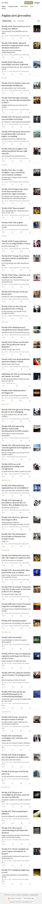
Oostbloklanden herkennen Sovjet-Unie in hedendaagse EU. (16, 857)
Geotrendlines (10, 383)
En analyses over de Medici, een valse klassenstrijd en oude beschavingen (14, 197)
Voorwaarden (25, 895)
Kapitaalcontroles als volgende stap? (14, 139)
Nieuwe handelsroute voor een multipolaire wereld (16, 68)
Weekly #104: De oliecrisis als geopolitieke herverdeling (14, 307)
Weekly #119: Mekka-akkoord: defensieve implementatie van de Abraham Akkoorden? (15, 45)
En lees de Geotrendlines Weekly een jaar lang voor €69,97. (15, 380)
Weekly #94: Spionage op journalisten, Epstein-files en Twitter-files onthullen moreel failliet (14, 502)
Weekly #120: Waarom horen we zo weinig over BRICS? (16, 27)
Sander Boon (25, 35)
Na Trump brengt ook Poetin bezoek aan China (15, 264)
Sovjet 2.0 (5, 541)
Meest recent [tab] (7, 21)
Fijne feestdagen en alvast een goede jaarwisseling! (14, 641)
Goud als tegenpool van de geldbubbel (15, 816)
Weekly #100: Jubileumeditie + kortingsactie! (14, 391)
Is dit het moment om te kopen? (12, 560)
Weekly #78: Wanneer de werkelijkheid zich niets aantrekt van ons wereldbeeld (15, 794)
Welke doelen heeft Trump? (11, 364)
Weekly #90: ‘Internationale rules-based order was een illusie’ (16, 571)
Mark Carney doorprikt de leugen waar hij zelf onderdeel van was (16, 576)
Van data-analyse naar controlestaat (14, 88)
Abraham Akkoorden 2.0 (10, 246)
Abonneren (28, 3)
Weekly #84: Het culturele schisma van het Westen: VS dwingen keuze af (16, 675)
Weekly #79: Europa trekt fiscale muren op (15, 772)
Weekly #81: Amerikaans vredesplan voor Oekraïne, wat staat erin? (14, 738)
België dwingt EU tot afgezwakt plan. (14, 661)
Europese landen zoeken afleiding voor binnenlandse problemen (15, 723)
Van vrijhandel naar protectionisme (13, 156)
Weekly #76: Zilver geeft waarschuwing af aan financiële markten (15, 830)
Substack (12, 902)
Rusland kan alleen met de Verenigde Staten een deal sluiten (16, 700)
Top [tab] (14, 21)
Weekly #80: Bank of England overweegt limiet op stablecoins (15, 756)
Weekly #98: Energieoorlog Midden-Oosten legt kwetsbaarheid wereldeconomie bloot (15, 428)
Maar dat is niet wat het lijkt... (11, 760)
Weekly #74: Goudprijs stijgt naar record (15, 871)
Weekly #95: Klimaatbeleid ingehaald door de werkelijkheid (15, 486)
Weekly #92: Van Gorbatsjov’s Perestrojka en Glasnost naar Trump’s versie (14, 536)
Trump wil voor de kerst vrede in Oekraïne (16, 743)
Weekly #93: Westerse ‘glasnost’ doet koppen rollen (15, 518)
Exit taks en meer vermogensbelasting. (15, 297)
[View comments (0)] (12, 38)
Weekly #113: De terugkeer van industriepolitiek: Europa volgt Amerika (14, 151)
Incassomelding (34, 895)
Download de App (29, 898)
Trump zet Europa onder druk (11, 594)
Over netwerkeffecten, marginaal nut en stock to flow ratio (15, 212)
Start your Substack (15, 898)
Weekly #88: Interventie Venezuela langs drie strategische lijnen (16, 605)
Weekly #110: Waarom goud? (13, 208)
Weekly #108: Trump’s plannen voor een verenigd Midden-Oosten (16, 242)
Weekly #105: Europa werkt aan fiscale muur (15, 293)
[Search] (38, 21)
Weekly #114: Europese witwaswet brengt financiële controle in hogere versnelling (16, 134)
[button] (3, 6)
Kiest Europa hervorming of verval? (13, 680)
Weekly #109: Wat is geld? (12, 222)
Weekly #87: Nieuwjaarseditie (14, 621)
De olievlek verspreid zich (10, 507)
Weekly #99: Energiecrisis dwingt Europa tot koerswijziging (16, 410)
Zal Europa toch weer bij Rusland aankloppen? (13, 434)
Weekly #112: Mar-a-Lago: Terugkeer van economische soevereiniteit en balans (13, 172)
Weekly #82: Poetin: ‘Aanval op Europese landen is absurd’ (14, 718)
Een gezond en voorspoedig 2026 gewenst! (16, 623)
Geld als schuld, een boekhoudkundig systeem (14, 226)
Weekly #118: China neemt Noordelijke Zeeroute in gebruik (15, 63)
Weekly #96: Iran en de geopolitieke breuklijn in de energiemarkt (13, 466)
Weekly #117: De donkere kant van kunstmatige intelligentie (16, 84)
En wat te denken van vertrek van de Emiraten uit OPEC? (14, 312)
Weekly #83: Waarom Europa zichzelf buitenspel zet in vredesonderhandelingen (14, 694)
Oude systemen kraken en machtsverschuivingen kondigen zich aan (15, 523)
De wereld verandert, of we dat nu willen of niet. (16, 801)
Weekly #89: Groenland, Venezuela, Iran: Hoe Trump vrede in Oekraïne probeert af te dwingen (16, 589)
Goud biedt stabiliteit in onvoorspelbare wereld (15, 876)
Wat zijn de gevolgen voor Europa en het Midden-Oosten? (15, 453)
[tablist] (13, 21)
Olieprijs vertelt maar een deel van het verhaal (14, 106)
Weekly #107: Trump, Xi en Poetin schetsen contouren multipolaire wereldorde (15, 258)
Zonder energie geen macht (11, 349)
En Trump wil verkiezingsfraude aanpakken (16, 122)
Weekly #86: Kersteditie (12, 637)
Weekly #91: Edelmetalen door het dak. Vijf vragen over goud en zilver (16, 556)
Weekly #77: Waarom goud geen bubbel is (15, 812)
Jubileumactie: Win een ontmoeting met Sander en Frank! (16, 375)
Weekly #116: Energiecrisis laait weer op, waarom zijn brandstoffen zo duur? (16, 100)
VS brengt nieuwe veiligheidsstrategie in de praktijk (16, 610)
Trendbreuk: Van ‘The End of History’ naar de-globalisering (15, 281)
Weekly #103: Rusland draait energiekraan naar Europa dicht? (15, 328)
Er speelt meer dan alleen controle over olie (16, 471)
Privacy (19, 895)
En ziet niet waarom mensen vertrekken (15, 776)
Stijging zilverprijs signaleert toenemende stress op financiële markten (15, 836)
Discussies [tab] (20, 21)
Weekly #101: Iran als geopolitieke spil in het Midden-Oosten (16, 360)
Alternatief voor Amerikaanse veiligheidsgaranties (11, 51)
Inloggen (37, 3)
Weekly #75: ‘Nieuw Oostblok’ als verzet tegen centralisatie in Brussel (15, 851)
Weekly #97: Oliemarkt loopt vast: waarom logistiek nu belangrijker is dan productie (16, 447)
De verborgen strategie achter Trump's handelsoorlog (14, 178)
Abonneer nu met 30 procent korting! (14, 395)
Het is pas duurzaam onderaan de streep (15, 490)
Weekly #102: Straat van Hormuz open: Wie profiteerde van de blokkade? (15, 344)
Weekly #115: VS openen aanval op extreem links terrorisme (16, 118)
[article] (21, 32)
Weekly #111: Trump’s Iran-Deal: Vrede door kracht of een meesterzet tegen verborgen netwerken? (15, 191)
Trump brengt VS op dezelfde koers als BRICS (14, 32)
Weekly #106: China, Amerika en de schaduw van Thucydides (16, 276)
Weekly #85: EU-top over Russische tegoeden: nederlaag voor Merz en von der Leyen (16, 656)
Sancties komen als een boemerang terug (15, 332)
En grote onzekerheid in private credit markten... (14, 415)
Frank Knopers (14, 35)
